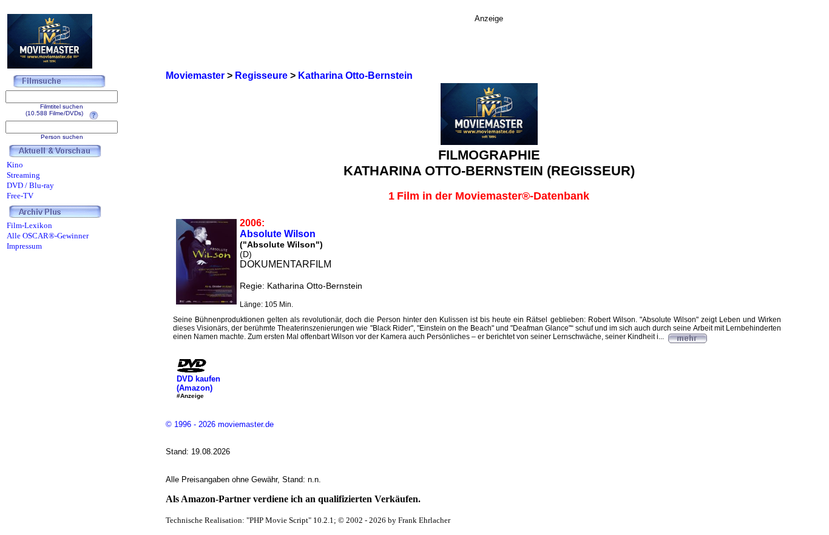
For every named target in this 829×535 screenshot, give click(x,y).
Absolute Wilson (278, 234)
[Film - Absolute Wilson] (687, 336)
